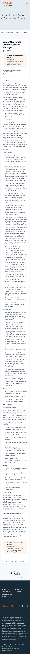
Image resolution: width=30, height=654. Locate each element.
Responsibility (6, 599)
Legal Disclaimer (10, 646)
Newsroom (18, 589)
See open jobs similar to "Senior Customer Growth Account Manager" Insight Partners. (15, 63)
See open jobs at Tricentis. (14, 59)
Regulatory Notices (7, 648)
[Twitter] (19, 606)
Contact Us (5, 589)
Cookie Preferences (7, 650)
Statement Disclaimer (21, 646)
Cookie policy (19, 577)
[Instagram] (27, 606)
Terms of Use (18, 645)
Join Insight (6, 592)
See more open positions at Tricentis (15, 561)
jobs (2, 32)
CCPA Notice (16, 648)
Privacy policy (11, 577)
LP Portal (18, 592)
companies (9, 32)
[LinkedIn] (23, 606)
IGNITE (4, 596)
